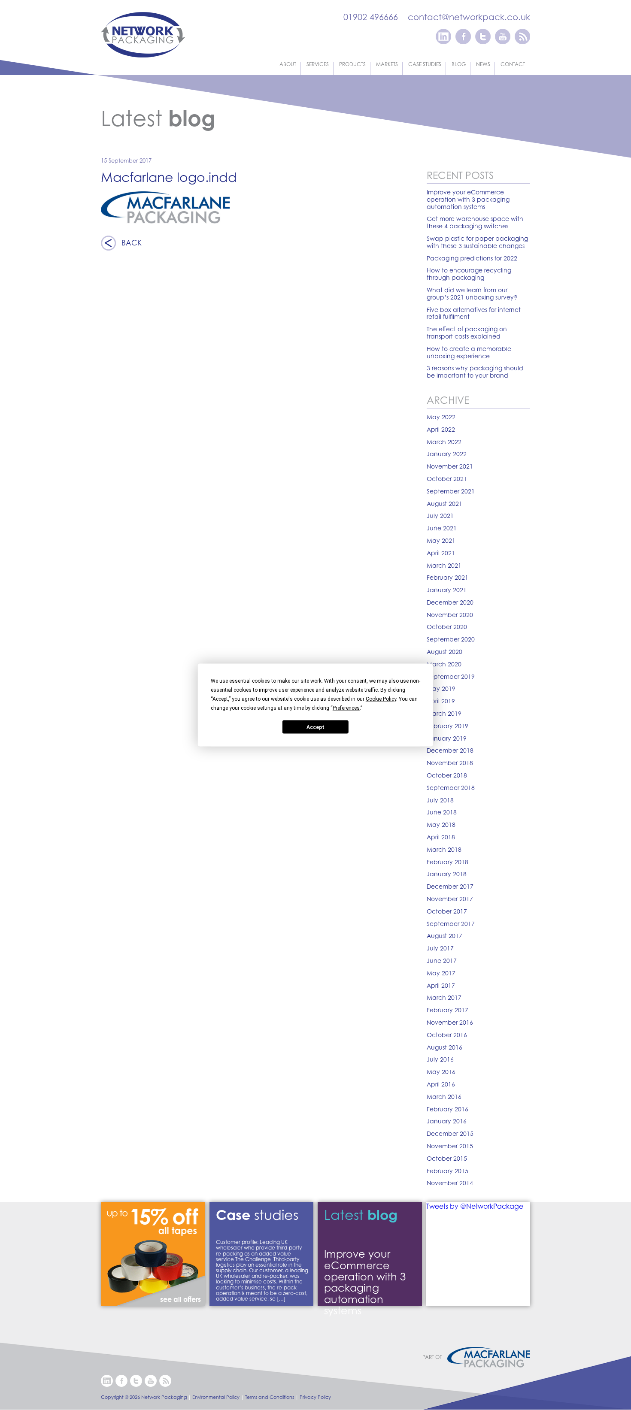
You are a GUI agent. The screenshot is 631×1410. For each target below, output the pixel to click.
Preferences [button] (346, 708)
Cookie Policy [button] (381, 699)
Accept (315, 727)
